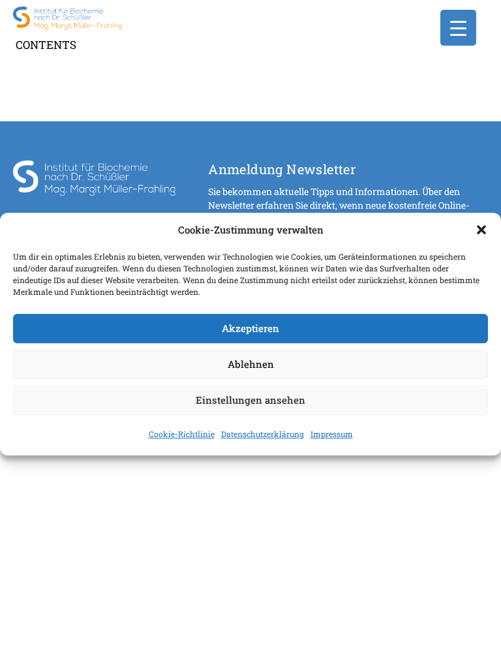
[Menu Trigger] (458, 28)
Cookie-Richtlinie (182, 434)
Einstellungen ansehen (250, 399)
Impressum (332, 434)
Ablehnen (251, 364)
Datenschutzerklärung (262, 434)
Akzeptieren (250, 328)
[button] (481, 230)
